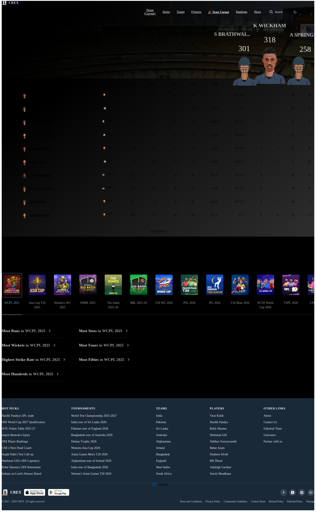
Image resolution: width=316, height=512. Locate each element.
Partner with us (273, 441)
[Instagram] (301, 492)
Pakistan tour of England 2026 (89, 428)
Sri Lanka (162, 428)
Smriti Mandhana (220, 473)
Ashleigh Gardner (220, 467)
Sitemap (310, 501)
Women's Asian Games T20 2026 (91, 473)
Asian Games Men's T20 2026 (89, 454)
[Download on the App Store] (34, 492)
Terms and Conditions (191, 501)
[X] (292, 492)
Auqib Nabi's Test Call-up (17, 454)
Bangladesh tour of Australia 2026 (92, 435)
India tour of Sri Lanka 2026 (88, 422)
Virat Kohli (217, 415)
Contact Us (270, 422)
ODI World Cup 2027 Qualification (23, 422)
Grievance (270, 435)
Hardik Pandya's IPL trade (18, 415)
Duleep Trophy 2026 (84, 441)
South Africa (164, 473)
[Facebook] (283, 492)
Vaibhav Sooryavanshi (223, 441)
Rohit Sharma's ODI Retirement (21, 467)
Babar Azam (217, 448)
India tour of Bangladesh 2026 (89, 467)
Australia (161, 435)
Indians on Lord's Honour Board (21, 473)
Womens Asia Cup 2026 (85, 448)
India (159, 415)
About (267, 415)
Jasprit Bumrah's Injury (16, 435)
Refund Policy (276, 501)
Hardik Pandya (219, 422)
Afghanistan (163, 441)
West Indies (163, 467)
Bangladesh (163, 454)
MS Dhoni (216, 460)
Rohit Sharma (218, 428)
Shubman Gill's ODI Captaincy (21, 460)
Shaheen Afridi (219, 454)
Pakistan (161, 422)
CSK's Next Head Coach (16, 448)
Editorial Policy (295, 501)
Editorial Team (273, 428)
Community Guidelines (235, 501)
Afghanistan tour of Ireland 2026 (91, 460)
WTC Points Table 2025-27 (18, 428)
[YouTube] (310, 492)
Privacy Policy (213, 501)
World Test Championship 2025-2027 (94, 415)
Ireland (160, 448)
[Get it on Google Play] (58, 492)
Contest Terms (258, 501)
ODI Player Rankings (15, 441)
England (161, 460)
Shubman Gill (218, 435)
